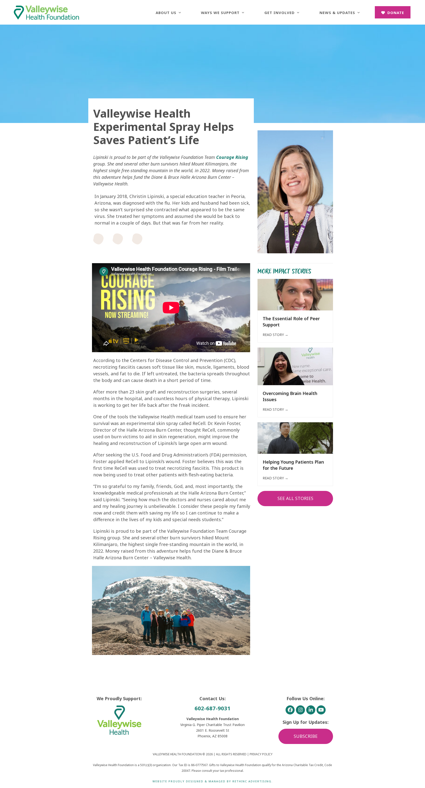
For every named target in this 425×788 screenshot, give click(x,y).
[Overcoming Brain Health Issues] (295, 366)
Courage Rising (232, 157)
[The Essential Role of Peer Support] (295, 294)
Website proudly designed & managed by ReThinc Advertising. (212, 781)
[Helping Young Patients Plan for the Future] (295, 437)
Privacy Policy (261, 754)
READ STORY (275, 334)
